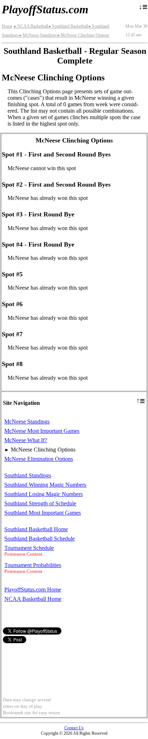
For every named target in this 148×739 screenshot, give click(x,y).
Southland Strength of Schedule (40, 503)
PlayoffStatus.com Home (32, 589)
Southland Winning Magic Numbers (45, 485)
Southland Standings (27, 475)
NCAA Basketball (30, 26)
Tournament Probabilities (32, 565)
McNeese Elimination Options (38, 459)
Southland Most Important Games (42, 513)
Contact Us (74, 727)
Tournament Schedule (29, 548)
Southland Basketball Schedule (39, 538)
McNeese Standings (38, 35)
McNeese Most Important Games (41, 431)
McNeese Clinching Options (83, 35)
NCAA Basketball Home (32, 599)
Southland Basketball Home (36, 529)
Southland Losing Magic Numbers (43, 494)
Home (7, 26)
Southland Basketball (68, 26)
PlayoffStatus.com (45, 9)
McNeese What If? (25, 440)
